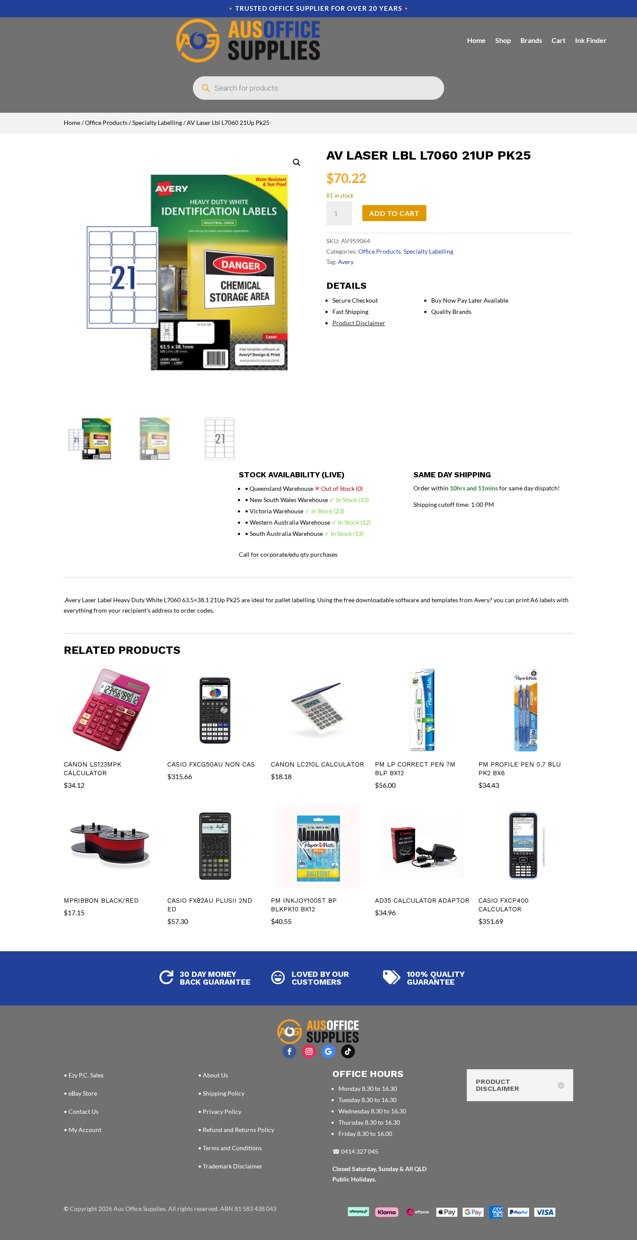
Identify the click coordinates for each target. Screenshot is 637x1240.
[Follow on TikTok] (348, 1051)
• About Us (213, 1075)
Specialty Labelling (157, 122)
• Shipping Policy (221, 1093)
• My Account (82, 1129)
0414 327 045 (359, 1151)
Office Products (106, 122)
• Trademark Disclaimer (230, 1166)
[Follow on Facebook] (289, 1051)
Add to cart (394, 213)
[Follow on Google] (328, 1051)
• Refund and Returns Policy (236, 1129)
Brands (531, 40)
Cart (559, 40)
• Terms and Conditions (230, 1148)
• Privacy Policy (219, 1111)
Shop (503, 40)
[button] (297, 162)
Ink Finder (591, 40)
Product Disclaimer (358, 322)
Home (476, 40)
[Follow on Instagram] (309, 1051)
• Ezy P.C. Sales (84, 1075)
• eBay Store (80, 1093)
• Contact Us (81, 1111)
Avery (346, 261)
